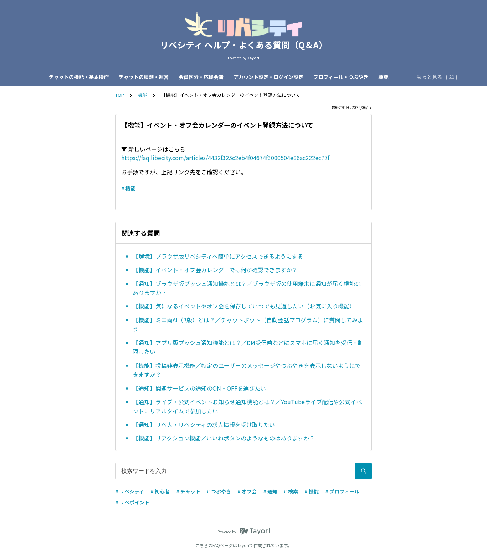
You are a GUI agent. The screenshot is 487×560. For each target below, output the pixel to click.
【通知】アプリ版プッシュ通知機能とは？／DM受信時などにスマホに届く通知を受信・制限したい (248, 347)
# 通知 (270, 491)
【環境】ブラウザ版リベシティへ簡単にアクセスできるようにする (218, 256)
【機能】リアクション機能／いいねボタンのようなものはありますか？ (224, 438)
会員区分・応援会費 (201, 76)
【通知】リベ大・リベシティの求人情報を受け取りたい (204, 424)
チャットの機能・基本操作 (79, 76)
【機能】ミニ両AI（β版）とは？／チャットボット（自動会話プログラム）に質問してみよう (248, 324)
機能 (383, 76)
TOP (119, 94)
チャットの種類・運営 (144, 76)
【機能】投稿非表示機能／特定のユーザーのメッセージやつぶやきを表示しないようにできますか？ (247, 370)
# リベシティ (129, 491)
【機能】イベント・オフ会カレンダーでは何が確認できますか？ (215, 269)
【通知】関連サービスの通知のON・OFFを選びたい (199, 388)
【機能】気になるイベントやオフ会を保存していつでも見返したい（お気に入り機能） (244, 306)
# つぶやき (219, 491)
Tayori (243, 545)
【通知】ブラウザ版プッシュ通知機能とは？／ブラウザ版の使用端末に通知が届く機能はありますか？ (247, 288)
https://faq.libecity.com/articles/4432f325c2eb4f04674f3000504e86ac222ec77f (225, 157)
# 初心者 (160, 491)
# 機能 (128, 188)
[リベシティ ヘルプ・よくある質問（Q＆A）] (243, 24)
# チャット (188, 491)
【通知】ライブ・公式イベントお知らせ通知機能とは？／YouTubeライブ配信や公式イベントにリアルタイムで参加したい (247, 406)
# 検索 (291, 491)
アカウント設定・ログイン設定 (268, 76)
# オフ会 (247, 491)
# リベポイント (132, 502)
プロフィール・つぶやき (340, 76)
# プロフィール (342, 491)
